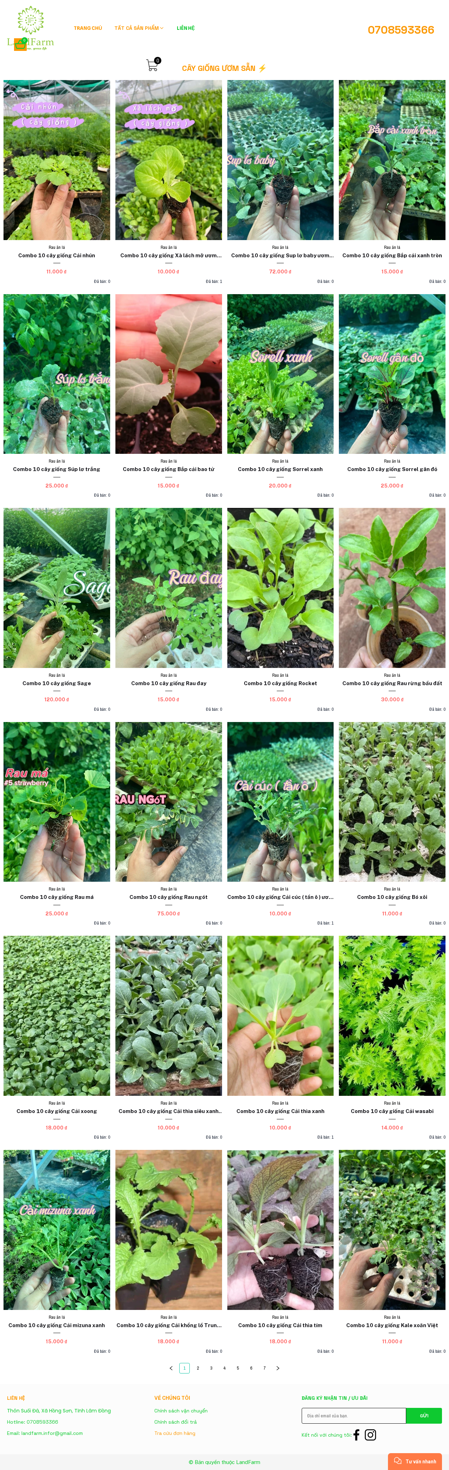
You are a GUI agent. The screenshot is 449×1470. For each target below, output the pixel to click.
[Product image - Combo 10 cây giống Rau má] (57, 802)
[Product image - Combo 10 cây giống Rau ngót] (168, 802)
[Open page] (32, 28)
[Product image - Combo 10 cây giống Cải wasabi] (392, 1016)
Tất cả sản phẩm (136, 28)
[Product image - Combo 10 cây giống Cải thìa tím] (280, 1230)
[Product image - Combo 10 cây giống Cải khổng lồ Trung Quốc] (168, 1230)
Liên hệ (186, 28)
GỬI (424, 1416)
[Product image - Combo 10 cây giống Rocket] (280, 588)
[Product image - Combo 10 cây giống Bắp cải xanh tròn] (392, 160)
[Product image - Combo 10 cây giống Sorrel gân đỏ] (392, 374)
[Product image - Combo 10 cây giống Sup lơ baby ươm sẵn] (280, 160)
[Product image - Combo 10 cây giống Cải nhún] (57, 160)
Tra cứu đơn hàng (174, 1433)
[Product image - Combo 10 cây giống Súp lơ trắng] (57, 374)
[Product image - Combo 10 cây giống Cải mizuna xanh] (57, 1230)
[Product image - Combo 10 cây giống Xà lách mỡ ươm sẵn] (168, 160)
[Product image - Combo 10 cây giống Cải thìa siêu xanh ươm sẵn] (168, 1016)
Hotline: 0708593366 (32, 1422)
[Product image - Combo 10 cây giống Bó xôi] (392, 802)
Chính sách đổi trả (175, 1422)
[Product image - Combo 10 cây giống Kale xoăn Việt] (392, 1230)
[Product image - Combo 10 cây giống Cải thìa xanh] (280, 1016)
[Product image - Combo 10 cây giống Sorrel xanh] (280, 374)
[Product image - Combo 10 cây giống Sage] (57, 588)
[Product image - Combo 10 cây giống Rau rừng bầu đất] (392, 588)
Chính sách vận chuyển (181, 1411)
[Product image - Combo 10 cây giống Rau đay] (168, 588)
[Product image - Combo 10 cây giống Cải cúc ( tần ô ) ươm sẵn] (280, 802)
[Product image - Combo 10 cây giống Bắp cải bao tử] (168, 374)
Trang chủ (88, 28)
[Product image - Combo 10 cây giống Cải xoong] (57, 1016)
